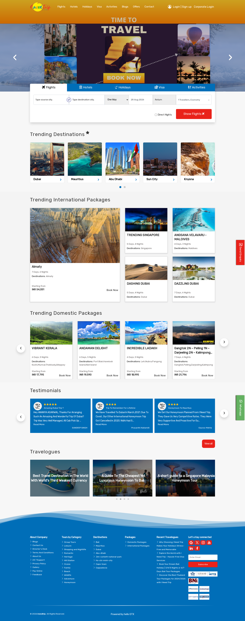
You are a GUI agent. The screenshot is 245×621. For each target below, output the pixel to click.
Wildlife (67, 575)
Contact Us (37, 545)
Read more (39, 424)
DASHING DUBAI (138, 283)
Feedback (37, 574)
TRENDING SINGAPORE (143, 235)
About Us (36, 556)
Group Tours (70, 542)
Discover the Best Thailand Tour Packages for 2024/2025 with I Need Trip (171, 579)
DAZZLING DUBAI (186, 283)
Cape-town (101, 564)
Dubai (98, 549)
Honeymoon (70, 582)
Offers (136, 6)
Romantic (68, 553)
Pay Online (37, 571)
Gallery (35, 567)
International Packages (139, 546)
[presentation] (14, 57)
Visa (99, 6)
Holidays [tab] (124, 87)
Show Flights (193, 114)
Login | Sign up (182, 6)
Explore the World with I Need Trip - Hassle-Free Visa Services (170, 557)
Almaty (37, 266)
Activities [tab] (198, 87)
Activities (111, 6)
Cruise (67, 564)
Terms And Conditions (43, 552)
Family (67, 568)
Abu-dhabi (101, 553)
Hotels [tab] (87, 87)
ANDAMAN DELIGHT (93, 348)
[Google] (191, 542)
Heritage (68, 557)
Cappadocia (101, 568)
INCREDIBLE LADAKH (142, 348)
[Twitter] (197, 542)
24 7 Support (38, 560)
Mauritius (100, 546)
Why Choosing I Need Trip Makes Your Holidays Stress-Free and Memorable (170, 546)
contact (149, 6)
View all (208, 443)
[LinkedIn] (191, 548)
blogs (125, 6)
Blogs (35, 541)
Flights (61, 6)
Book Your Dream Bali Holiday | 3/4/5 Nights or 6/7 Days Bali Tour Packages (170, 568)
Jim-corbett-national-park (109, 557)
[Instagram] (203, 542)
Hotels (74, 6)
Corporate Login (204, 6)
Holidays (87, 6)
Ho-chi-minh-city (104, 560)
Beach (67, 571)
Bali (97, 542)
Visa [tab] (161, 87)
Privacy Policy (39, 563)
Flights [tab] (50, 87)
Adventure (69, 579)
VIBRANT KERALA (44, 348)
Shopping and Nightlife (75, 549)
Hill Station (69, 560)
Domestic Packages (137, 542)
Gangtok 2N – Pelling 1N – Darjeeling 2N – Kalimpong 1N (192, 352)
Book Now (112, 290)
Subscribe (203, 564)
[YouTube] (209, 542)
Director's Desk (39, 549)
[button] (120, 187)
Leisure (67, 546)
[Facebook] (197, 548)
